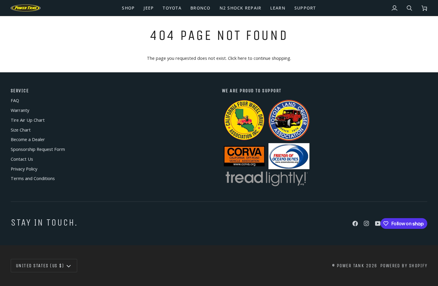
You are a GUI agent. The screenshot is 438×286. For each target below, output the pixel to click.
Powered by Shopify (403, 265)
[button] (128, 8)
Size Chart (21, 130)
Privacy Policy (24, 169)
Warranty (20, 110)
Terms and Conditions (33, 178)
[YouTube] (377, 223)
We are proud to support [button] (252, 90)
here (242, 58)
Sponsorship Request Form (38, 149)
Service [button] (20, 90)
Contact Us (22, 159)
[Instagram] (366, 223)
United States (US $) (40, 265)
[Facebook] (355, 223)
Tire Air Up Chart (28, 120)
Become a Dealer (28, 139)
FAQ (15, 100)
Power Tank (350, 265)
